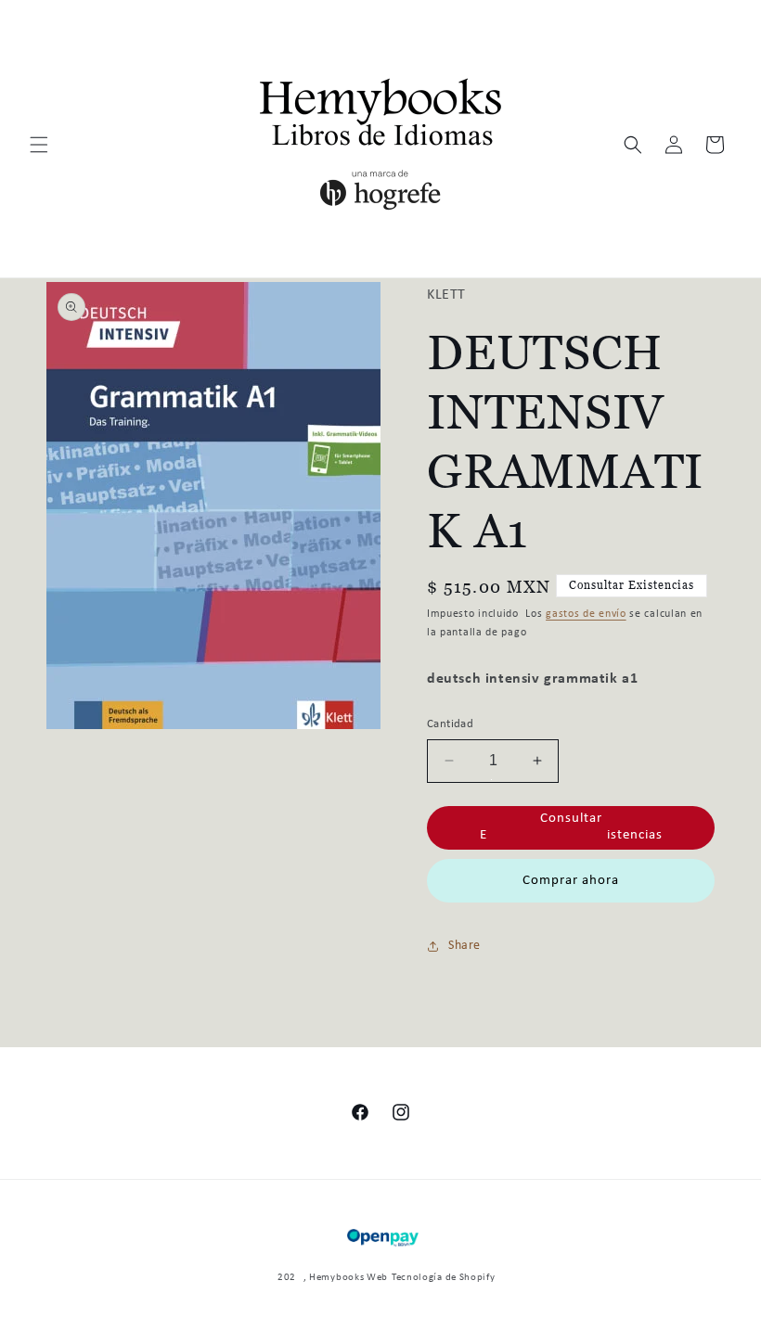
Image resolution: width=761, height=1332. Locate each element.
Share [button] (464, 946)
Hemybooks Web (348, 1278)
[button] (39, 144)
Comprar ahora (570, 881)
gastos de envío (586, 614)
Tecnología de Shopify (444, 1278)
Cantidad (450, 724)
